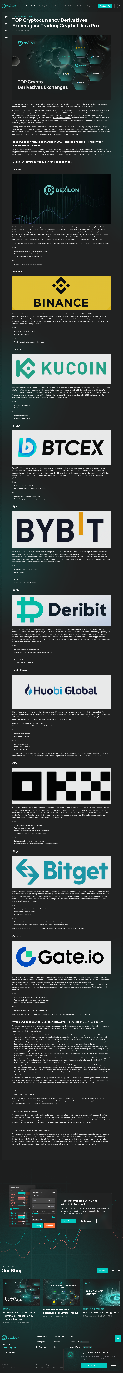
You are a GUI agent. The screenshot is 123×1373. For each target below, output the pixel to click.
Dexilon (15, 227)
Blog (88, 6)
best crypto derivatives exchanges (40, 552)
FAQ (94, 6)
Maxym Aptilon (32, 30)
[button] (119, 6)
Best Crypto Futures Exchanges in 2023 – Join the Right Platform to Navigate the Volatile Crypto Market (101, 1314)
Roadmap (80, 6)
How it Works (70, 6)
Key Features (57, 6)
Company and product (22, 16)
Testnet (103, 6)
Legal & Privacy (76, 1347)
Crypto (6, 1309)
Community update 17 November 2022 (56, 1314)
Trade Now (92, 1366)
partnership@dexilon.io (11, 1348)
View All (102, 1270)
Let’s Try (67, 1221)
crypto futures (41, 629)
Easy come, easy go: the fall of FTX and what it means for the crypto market (21, 1315)
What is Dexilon (31, 6)
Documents (74, 1342)
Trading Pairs (44, 6)
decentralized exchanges (62, 118)
